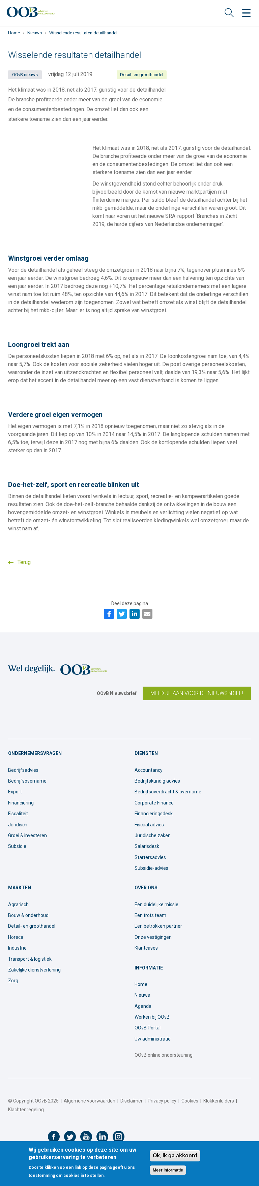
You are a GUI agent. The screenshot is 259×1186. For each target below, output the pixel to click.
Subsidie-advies (151, 868)
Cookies (189, 1100)
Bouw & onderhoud (28, 915)
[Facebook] (109, 614)
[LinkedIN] (135, 614)
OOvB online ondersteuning (164, 1055)
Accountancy (149, 770)
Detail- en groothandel (141, 74)
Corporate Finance (154, 802)
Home (14, 32)
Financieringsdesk (154, 813)
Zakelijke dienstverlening (34, 970)
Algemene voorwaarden (89, 1100)
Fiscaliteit (18, 813)
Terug (23, 562)
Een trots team (150, 915)
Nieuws (34, 32)
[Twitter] (122, 614)
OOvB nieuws (25, 74)
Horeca (15, 937)
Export (15, 791)
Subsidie (17, 846)
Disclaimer (131, 1100)
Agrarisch (18, 904)
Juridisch (17, 824)
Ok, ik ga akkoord (175, 1155)
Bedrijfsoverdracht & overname (168, 791)
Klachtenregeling (26, 1109)
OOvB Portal (148, 1027)
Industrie (17, 948)
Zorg (13, 980)
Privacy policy (162, 1100)
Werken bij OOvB (152, 1017)
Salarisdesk (147, 846)
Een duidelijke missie (156, 904)
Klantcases (146, 948)
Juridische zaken (153, 835)
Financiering (21, 802)
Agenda (143, 1006)
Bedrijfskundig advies (157, 781)
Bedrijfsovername (27, 781)
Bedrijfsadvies (23, 770)
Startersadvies (150, 857)
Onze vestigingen (153, 937)
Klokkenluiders (218, 1100)
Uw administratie (153, 1039)
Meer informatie (168, 1170)
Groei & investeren (27, 835)
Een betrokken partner (158, 926)
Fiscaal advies (149, 824)
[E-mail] (147, 614)
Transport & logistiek (30, 959)
